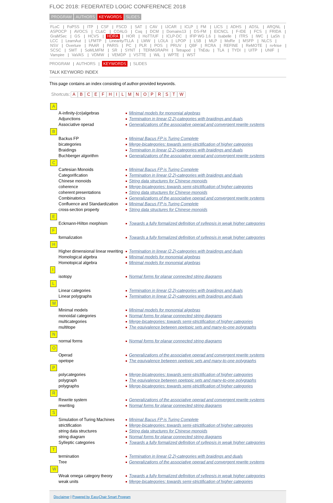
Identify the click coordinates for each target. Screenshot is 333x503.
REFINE (231, 45)
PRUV (175, 45)
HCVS (93, 36)
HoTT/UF (150, 36)
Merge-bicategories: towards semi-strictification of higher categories (191, 144)
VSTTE (139, 55)
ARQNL (273, 27)
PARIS (112, 45)
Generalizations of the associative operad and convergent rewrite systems (197, 124)
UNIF (269, 50)
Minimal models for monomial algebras (164, 113)
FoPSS (73, 27)
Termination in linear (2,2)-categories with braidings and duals (186, 119)
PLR (143, 45)
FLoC (55, 27)
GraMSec (58, 36)
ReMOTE (254, 45)
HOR (130, 36)
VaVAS (78, 55)
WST (191, 55)
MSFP (248, 41)
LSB (197, 41)
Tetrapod (183, 50)
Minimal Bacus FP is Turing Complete (163, 138)
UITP (252, 50)
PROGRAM (61, 17)
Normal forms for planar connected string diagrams (175, 276)
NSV (54, 45)
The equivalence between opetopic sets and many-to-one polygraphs (192, 327)
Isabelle (224, 36)
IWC (259, 36)
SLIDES (133, 17)
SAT (138, 27)
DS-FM (200, 31)
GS (77, 36)
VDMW (98, 55)
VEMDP (119, 55)
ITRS (243, 36)
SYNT (130, 50)
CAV (153, 27)
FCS (258, 31)
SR (114, 50)
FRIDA (275, 31)
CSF (105, 27)
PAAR (94, 45)
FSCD (121, 27)
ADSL (254, 27)
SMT (73, 50)
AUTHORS (85, 17)
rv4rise (275, 45)
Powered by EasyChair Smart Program (101, 497)
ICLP (188, 27)
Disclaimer (61, 497)
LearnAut (73, 41)
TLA (220, 50)
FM (203, 27)
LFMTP (95, 41)
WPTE (173, 55)
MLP (213, 41)
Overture (73, 45)
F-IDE (241, 31)
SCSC (55, 50)
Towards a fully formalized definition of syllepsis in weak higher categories (197, 223)
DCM (154, 31)
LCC (54, 41)
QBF (193, 45)
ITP (90, 27)
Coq (138, 31)
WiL (157, 55)
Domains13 (176, 31)
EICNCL (221, 31)
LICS (218, 27)
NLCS (266, 41)
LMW (145, 41)
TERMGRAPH (155, 50)
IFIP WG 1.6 (200, 36)
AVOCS (81, 31)
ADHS (235, 27)
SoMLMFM (94, 50)
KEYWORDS (110, 17)
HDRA (112, 36)
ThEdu (203, 50)
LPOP (181, 41)
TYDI (236, 50)
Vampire (57, 55)
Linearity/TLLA (121, 41)
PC (128, 45)
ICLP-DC (174, 36)
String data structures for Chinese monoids (168, 181)
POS (158, 45)
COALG (120, 31)
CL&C (100, 31)
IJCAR (171, 27)
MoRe (230, 41)
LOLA (163, 41)
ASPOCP (58, 31)
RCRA (210, 45)
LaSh (275, 36)
